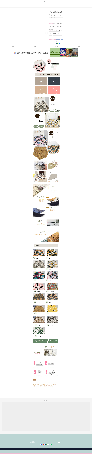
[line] (54, 43)
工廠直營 (8, 7)
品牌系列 (5, 7)
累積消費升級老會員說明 (32, 442)
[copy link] (59, 43)
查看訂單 (33, 441)
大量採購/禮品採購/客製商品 (33, 440)
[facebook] (56, 43)
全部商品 (2, 7)
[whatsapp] (57, 43)
